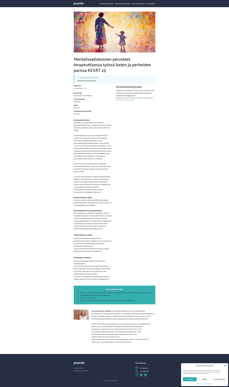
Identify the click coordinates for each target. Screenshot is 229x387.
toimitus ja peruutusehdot (128, 100)
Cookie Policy (199, 384)
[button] (225, 366)
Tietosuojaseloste (207, 384)
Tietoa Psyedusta (138, 3)
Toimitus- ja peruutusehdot (81, 371)
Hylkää (204, 379)
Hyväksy (189, 379)
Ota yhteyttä (150, 3)
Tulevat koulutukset (106, 3)
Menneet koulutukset (123, 3)
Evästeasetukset (219, 379)
